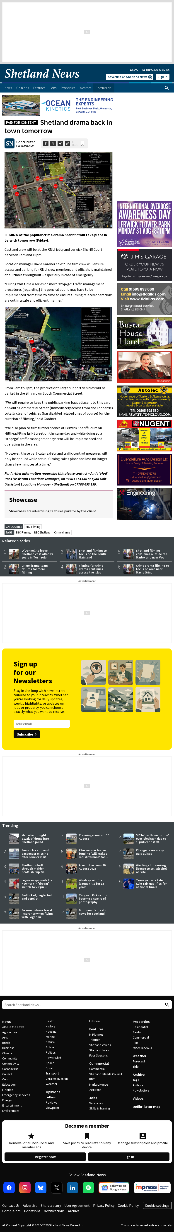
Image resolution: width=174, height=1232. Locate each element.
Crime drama (62, 532)
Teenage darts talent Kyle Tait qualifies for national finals (151, 883)
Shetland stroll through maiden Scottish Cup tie (33, 868)
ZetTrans (95, 1090)
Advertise (30, 1205)
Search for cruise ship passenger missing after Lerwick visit (37, 853)
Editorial (94, 1021)
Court (6, 1079)
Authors (138, 1085)
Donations (32, 1211)
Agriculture (9, 1032)
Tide (136, 1066)
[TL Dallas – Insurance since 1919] (144, 299)
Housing (51, 1031)
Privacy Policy (103, 1205)
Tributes (94, 1040)
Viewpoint (52, 1108)
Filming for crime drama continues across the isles (91, 568)
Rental (137, 1032)
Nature (50, 1042)
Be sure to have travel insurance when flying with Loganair (37, 913)
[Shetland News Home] (42, 81)
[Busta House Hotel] (144, 333)
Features (96, 1029)
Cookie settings (157, 1205)
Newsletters (141, 1090)
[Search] (167, 88)
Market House (98, 1084)
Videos (138, 1098)
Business (8, 1048)
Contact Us (10, 1205)
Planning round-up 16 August (94, 837)
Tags (136, 1080)
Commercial (99, 1063)
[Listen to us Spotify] (88, 1187)
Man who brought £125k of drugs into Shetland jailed (35, 838)
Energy (7, 1100)
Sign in (162, 77)
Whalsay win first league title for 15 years (91, 883)
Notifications (54, 1211)
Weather (51, 1084)
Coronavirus (10, 1069)
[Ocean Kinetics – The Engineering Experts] (58, 105)
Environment (10, 1111)
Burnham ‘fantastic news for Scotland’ (93, 912)
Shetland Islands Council (105, 1074)
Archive (139, 1074)
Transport (52, 1073)
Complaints (11, 1211)
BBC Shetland (42, 532)
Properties (141, 1021)
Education (9, 1084)
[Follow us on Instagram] (25, 1187)
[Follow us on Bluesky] (40, 1187)
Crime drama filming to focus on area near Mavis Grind (152, 568)
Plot (135, 1043)
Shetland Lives (99, 1050)
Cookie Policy (128, 1205)
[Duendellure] (144, 470)
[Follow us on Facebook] (9, 1187)
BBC (92, 1079)
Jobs (93, 1097)
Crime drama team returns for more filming (35, 568)
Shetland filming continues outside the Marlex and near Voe (151, 553)
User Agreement (77, 1205)
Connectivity (10, 1064)
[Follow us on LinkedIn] (72, 1187)
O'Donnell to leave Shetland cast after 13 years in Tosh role (37, 553)
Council (7, 1074)
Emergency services (16, 1095)
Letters (51, 1097)
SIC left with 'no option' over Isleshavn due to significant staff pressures (152, 840)
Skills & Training (99, 1108)
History (51, 1026)
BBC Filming (33, 527)
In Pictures (96, 1034)
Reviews (51, 1102)
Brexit (6, 1043)
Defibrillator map (146, 1106)
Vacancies (96, 1103)
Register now (45, 1156)
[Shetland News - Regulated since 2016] (152, 1187)
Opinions (53, 1091)
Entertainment (12, 1105)
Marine (50, 1037)
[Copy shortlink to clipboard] (67, 143)
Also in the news (13, 1027)
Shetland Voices (100, 1045)
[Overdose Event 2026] (144, 203)
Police (50, 1047)
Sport (49, 1068)
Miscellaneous (142, 1048)
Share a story (51, 1205)
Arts (5, 1037)
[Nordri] (144, 504)
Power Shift (53, 1058)
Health (50, 1021)
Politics (51, 1052)
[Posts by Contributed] (9, 143)
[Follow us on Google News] (114, 1187)
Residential (140, 1027)
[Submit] (166, 1004)
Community (9, 1058)
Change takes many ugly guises (150, 852)
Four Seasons (98, 1055)
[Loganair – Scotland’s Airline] (144, 367)
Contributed (25, 142)
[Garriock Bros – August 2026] (144, 435)
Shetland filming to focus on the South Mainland (93, 553)
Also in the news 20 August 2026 (92, 867)
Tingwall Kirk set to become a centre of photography (92, 898)
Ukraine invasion (57, 1079)
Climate (7, 1053)
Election (7, 1090)
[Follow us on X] (56, 1187)
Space (50, 1063)
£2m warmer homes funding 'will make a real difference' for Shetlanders (93, 855)
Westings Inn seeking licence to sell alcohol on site (151, 868)
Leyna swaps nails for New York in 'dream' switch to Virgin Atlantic (37, 885)
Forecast (139, 1061)
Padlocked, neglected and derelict (37, 897)
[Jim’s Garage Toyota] (144, 265)
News (6, 1021)
